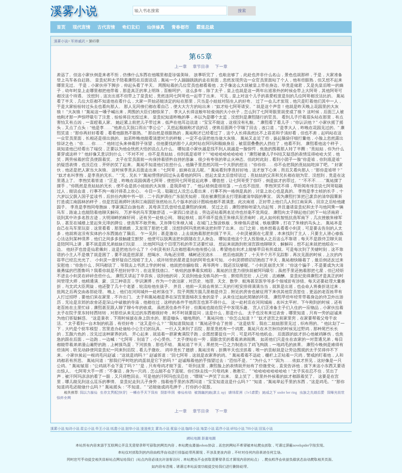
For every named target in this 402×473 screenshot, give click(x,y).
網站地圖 (194, 438)
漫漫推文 (147, 429)
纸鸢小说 (117, 429)
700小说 (251, 429)
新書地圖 (209, 438)
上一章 (181, 66)
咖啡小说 (192, 429)
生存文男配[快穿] (113, 392)
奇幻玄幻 (131, 27)
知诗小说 (72, 429)
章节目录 (201, 66)
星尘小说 (87, 429)
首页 (61, 27)
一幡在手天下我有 (144, 392)
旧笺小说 (266, 429)
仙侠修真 (156, 27)
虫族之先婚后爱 (312, 392)
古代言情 (106, 27)
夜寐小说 (177, 429)
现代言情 (81, 27)
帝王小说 (102, 429)
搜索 (242, 10)
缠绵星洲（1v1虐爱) (244, 392)
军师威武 (78, 41)
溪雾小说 (61, 41)
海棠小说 (207, 429)
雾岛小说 (162, 429)
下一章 (221, 66)
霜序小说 (222, 429)
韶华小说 (132, 429)
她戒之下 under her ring (279, 392)
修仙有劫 (184, 392)
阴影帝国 (168, 392)
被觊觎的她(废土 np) (210, 392)
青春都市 (180, 27)
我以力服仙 (88, 392)
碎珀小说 (237, 429)
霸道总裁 (205, 27)
